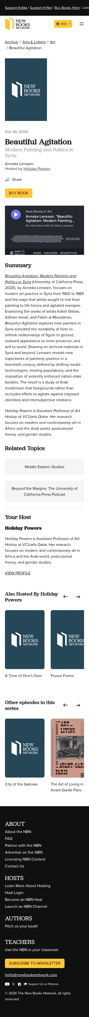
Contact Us (14, 866)
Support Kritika (16, 7)
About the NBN (18, 831)
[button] (65, 597)
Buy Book (18, 193)
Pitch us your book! (21, 926)
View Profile (17, 573)
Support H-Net (41, 7)
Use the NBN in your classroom (31, 950)
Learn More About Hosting (27, 886)
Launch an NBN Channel (26, 906)
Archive (11, 42)
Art (52, 42)
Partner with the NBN (23, 845)
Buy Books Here (67, 7)
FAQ (8, 838)
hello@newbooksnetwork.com (31, 975)
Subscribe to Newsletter (35, 963)
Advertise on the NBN (24, 852)
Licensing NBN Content (25, 859)
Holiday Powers (36, 168)
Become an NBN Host (23, 899)
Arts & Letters (34, 42)
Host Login (14, 892)
